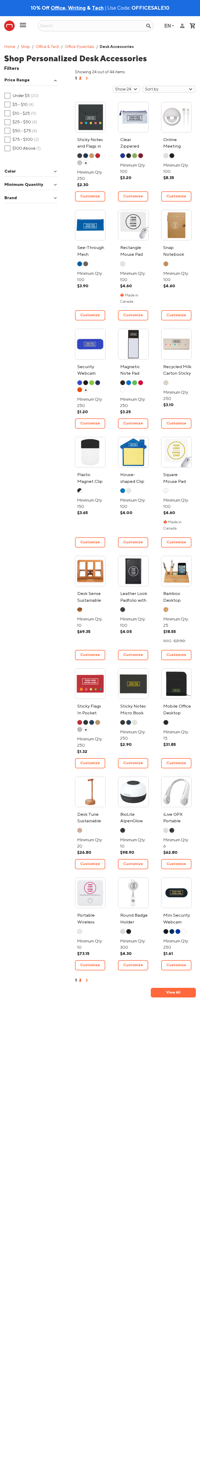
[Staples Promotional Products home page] (9, 26)
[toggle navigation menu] (23, 27)
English (168, 25)
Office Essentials (79, 47)
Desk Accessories (117, 47)
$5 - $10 (19, 105)
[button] (31, 80)
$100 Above (23, 148)
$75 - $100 (22, 140)
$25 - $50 (21, 122)
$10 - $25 (20, 113)
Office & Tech (47, 47)
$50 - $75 (21, 131)
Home (9, 47)
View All (173, 992)
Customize (90, 196)
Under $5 (22, 96)
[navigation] (87, 80)
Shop (25, 47)
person (182, 26)
